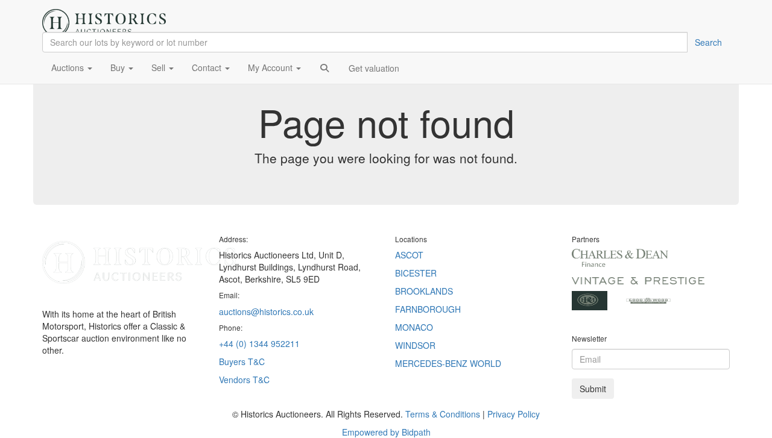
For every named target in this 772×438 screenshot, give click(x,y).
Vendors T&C (245, 380)
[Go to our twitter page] (65, 388)
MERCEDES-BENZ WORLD (448, 363)
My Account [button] (271, 67)
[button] (324, 67)
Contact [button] (208, 67)
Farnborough (428, 309)
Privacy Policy (513, 414)
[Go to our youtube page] (82, 388)
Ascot (409, 255)
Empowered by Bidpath (386, 432)
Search (708, 42)
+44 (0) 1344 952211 (259, 343)
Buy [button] (118, 67)
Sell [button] (159, 67)
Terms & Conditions (442, 414)
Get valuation (374, 68)
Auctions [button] (68, 67)
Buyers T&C (242, 361)
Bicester (416, 273)
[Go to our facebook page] (47, 388)
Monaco (414, 327)
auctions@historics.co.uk (266, 311)
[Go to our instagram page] (95, 388)
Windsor (415, 345)
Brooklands (424, 291)
